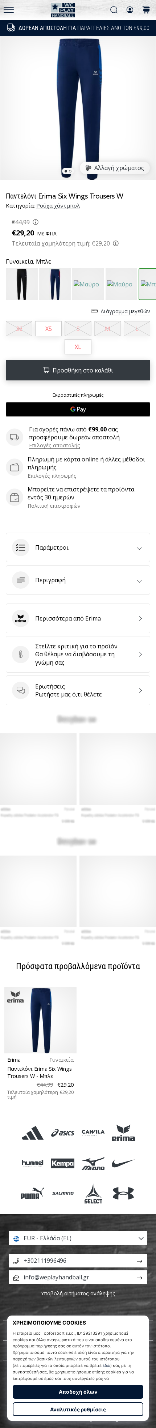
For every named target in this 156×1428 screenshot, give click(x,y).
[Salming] (63, 1193)
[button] (78, 547)
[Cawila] (93, 1133)
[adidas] (33, 1133)
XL (78, 347)
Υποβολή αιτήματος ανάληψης (78, 1293)
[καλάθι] (146, 10)
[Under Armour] (123, 1193)
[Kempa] (63, 1163)
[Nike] (123, 1163)
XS (48, 329)
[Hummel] (33, 1163)
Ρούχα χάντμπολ (58, 205)
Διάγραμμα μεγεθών (125, 311)
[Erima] (123, 1133)
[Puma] (33, 1193)
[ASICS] (63, 1133)
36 (19, 329)
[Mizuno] (93, 1163)
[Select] (93, 1193)
